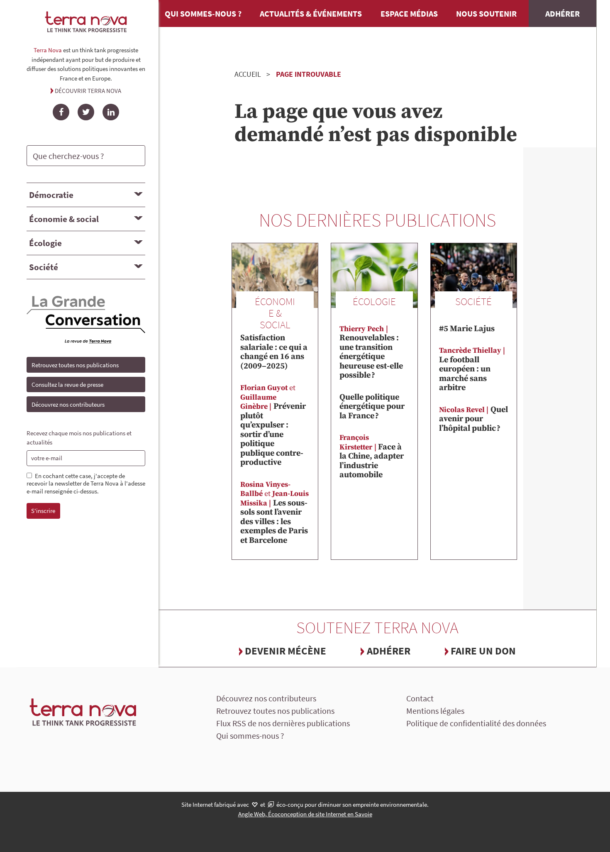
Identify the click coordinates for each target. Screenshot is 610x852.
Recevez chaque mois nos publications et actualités (79, 438)
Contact (420, 698)
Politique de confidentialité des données (476, 723)
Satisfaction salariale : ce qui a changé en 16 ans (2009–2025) (273, 347)
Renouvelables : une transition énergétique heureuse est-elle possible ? (371, 352)
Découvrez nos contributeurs (68, 404)
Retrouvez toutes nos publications (75, 365)
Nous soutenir (486, 13)
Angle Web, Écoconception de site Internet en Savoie (305, 814)
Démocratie (51, 194)
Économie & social (64, 219)
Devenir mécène (285, 650)
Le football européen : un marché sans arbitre (470, 369)
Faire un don (483, 650)
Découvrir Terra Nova (88, 91)
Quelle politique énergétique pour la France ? (372, 406)
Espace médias (409, 13)
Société (43, 267)
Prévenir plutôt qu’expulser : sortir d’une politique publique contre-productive (273, 425)
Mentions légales (435, 711)
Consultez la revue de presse (67, 384)
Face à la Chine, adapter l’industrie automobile (371, 456)
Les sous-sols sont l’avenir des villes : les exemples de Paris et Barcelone (274, 513)
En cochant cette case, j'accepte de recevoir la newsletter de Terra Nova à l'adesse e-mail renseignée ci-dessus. (86, 484)
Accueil (247, 74)
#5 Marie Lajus (467, 329)
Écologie (45, 243)
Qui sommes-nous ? (203, 13)
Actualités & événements (311, 13)
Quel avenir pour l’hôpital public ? (473, 419)
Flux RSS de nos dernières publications (283, 723)
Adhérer (562, 13)
